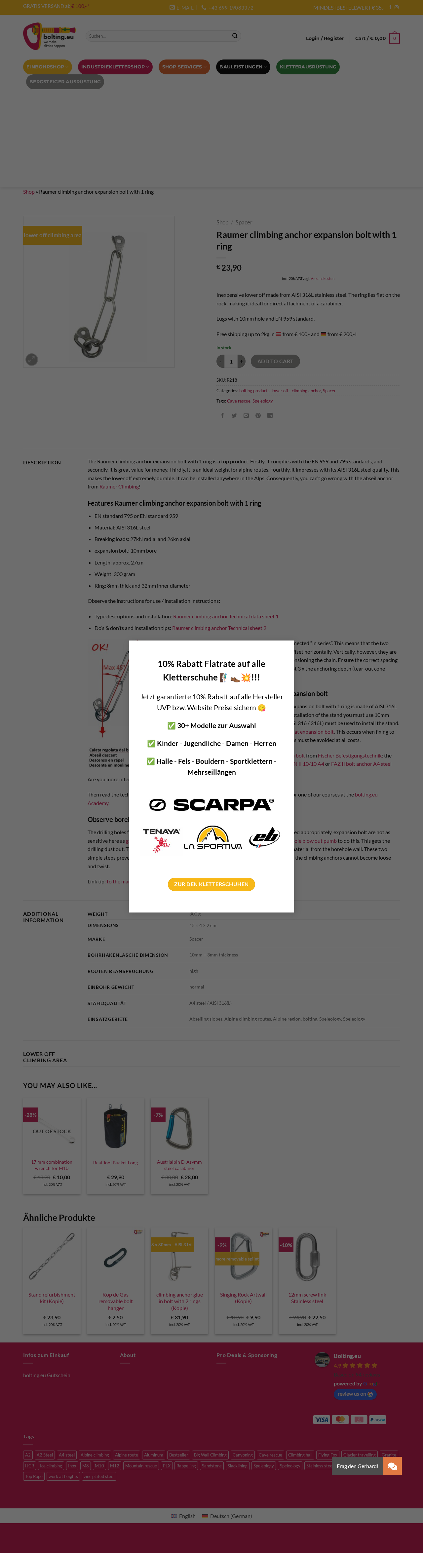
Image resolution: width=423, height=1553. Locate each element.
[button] (392, 1466)
